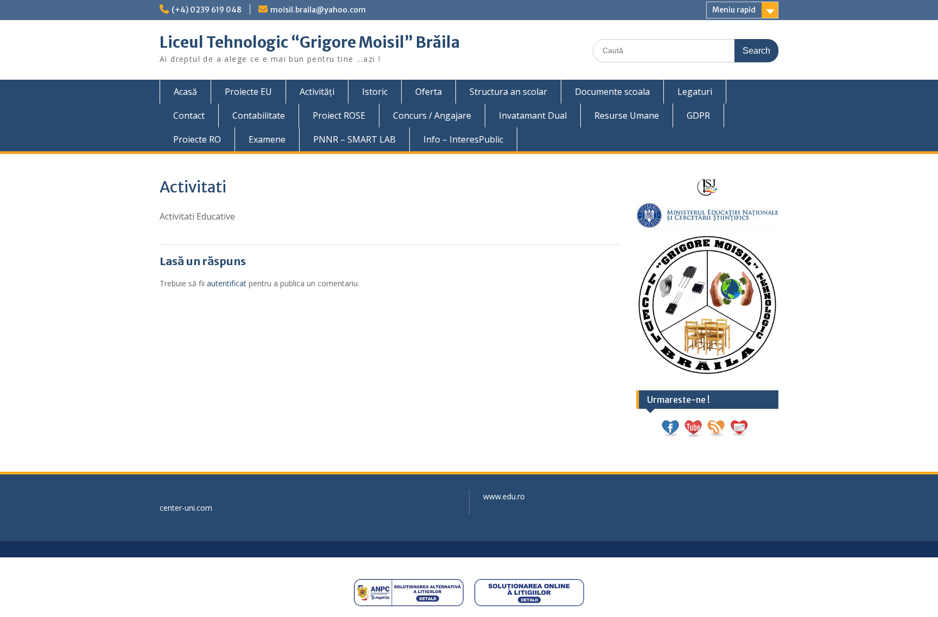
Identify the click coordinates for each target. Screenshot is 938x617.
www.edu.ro (504, 496)
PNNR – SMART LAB (354, 139)
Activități (317, 92)
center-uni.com (186, 508)
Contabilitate (258, 115)
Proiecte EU (248, 92)
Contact (189, 115)
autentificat (226, 283)
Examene (267, 139)
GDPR (698, 115)
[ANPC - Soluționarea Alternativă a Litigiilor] (409, 592)
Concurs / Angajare (432, 115)
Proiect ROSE (339, 115)
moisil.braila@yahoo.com (318, 10)
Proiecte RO (197, 139)
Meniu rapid (734, 10)
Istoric (375, 92)
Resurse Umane (626, 115)
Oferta (428, 92)
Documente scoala (612, 92)
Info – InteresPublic (463, 139)
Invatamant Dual (533, 115)
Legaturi (694, 92)
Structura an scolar (508, 92)
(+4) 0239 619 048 (207, 10)
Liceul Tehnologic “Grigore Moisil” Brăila (310, 42)
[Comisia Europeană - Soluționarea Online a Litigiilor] (529, 592)
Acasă (185, 92)
